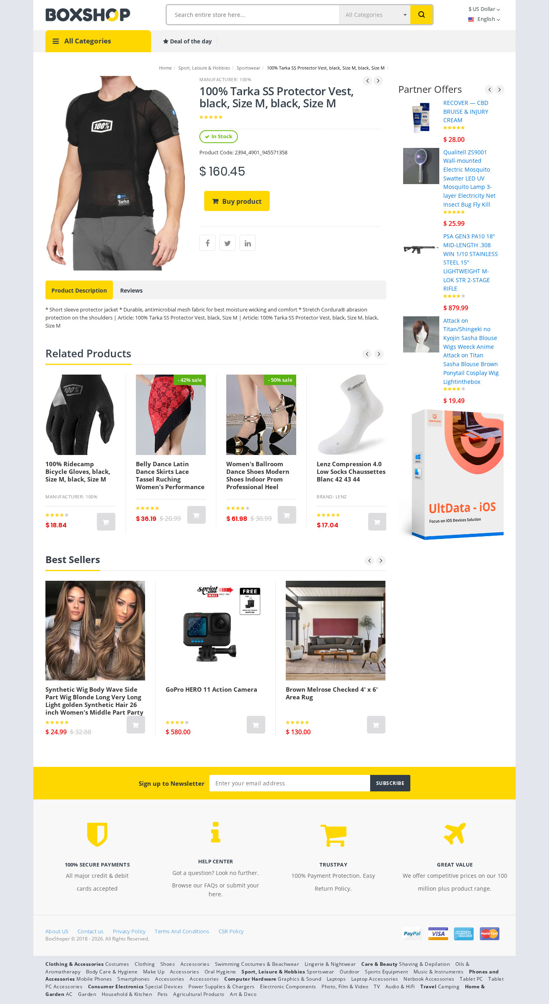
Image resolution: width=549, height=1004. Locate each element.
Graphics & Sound (299, 978)
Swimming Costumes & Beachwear (257, 964)
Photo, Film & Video (345, 986)
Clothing (145, 964)
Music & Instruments (439, 971)
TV (377, 986)
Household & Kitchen (127, 994)
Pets (163, 994)
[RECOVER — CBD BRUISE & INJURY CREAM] (421, 116)
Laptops (336, 978)
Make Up (154, 971)
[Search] (421, 14)
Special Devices (164, 986)
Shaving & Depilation (424, 964)
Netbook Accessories (429, 978)
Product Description (79, 290)
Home (165, 68)
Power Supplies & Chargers (221, 986)
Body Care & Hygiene (112, 971)
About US (56, 931)
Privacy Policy (129, 931)
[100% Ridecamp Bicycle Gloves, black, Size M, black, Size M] (80, 415)
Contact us (91, 931)
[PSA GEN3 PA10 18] (421, 249)
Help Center (216, 861)
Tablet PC (471, 978)
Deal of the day (190, 41)
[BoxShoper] (87, 14)
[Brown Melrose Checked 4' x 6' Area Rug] (335, 630)
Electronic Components (288, 986)
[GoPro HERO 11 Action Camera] (215, 630)
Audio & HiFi (400, 986)
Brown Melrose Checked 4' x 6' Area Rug (332, 693)
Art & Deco (243, 994)
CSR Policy (231, 931)
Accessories (195, 964)
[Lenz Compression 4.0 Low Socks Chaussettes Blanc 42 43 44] (352, 415)
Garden (87, 994)
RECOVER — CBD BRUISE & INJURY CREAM (465, 111)
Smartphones (133, 978)
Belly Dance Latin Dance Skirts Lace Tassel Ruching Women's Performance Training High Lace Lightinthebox (170, 483)
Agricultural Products (199, 994)
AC (69, 994)
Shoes (167, 964)
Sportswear (248, 68)
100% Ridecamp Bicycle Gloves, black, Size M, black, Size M (77, 471)
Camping (449, 986)
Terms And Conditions (182, 931)
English (486, 19)
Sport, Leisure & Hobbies (204, 68)
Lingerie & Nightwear (330, 964)
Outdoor (350, 971)
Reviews (131, 290)
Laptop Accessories (374, 978)
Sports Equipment (386, 971)
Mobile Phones (94, 978)
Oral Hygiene (220, 971)
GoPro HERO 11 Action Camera (211, 689)
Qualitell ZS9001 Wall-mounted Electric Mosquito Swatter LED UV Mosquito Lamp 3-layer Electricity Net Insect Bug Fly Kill (469, 178)
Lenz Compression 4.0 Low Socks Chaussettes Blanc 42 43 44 (351, 471)
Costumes (117, 964)
